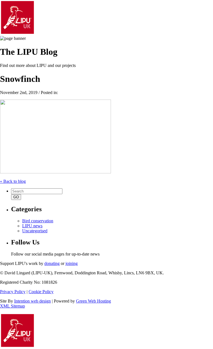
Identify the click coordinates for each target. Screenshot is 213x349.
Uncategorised (34, 230)
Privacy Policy (13, 291)
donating (52, 263)
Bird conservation (37, 220)
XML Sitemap (12, 306)
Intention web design (32, 301)
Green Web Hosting (93, 301)
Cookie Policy (41, 291)
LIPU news (32, 225)
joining (71, 263)
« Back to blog (13, 181)
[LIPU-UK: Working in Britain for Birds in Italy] (17, 33)
